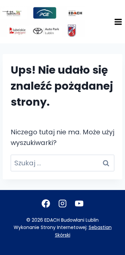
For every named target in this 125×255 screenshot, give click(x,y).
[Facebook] (46, 203)
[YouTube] (79, 203)
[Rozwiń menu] (118, 22)
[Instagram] (62, 203)
